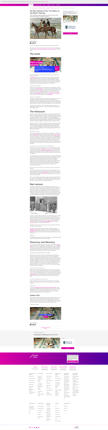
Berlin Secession (40, 88)
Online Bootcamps (31, 382)
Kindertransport (45, 172)
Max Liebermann (33, 77)
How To (53, 5)
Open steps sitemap (58, 420)
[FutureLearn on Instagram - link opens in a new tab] (32, 427)
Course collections (49, 394)
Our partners (48, 406)
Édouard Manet (37, 93)
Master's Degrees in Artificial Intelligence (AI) (67, 396)
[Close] (107, 1)
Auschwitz (32, 222)
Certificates (39, 412)
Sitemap (56, 418)
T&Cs (56, 406)
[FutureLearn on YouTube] (36, 427)
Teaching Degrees (57, 380)
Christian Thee (32, 274)
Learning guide (40, 410)
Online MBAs (57, 376)
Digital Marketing (49, 376)
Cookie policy (57, 412)
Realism (41, 90)
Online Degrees (31, 384)
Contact (65, 410)
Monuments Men (33, 230)
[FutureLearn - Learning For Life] (76, 427)
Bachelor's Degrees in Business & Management (76, 394)
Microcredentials (31, 380)
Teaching (39, 381)
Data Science (48, 383)
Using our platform (40, 406)
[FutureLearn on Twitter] (34, 427)
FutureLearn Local (38, 5)
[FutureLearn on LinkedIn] (38, 427)
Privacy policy (57, 408)
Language (39, 389)
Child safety (66, 406)
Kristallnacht (36, 134)
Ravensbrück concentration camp (47, 221)
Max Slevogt (58, 93)
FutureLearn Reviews (41, 408)
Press (44, 5)
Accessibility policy (58, 416)
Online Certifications (32, 378)
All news (31, 5)
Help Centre (65, 408)
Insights (48, 5)
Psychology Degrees (58, 378)
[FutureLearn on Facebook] (30, 427)
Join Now (70, 33)
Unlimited (39, 414)
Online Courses (31, 376)
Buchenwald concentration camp (47, 150)
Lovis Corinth (51, 93)
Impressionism (50, 94)
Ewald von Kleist (57, 135)
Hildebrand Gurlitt (33, 229)
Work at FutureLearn (32, 408)
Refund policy (57, 410)
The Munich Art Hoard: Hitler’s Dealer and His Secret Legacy (44, 49)
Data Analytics (49, 378)
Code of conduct (57, 414)
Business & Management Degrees (57, 394)
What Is (58, 5)
